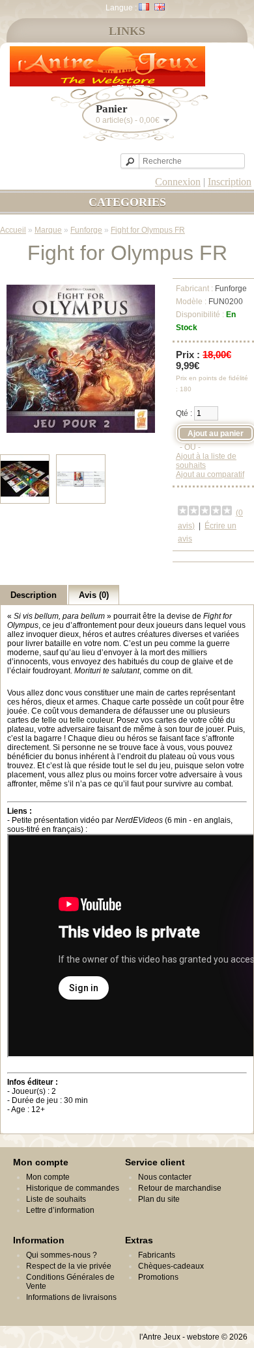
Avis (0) (94, 595)
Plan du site (159, 1199)
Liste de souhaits (56, 1199)
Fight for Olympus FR (148, 230)
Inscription (229, 181)
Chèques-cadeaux (171, 1266)
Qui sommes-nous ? (61, 1255)
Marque (48, 230)
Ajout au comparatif (210, 474)
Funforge (86, 230)
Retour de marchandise (179, 1188)
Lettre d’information (60, 1210)
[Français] (144, 6)
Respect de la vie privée (68, 1266)
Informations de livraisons (71, 1297)
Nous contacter (164, 1177)
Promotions (158, 1277)
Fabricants (156, 1255)
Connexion (178, 181)
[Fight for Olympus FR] (81, 430)
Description (33, 595)
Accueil (13, 230)
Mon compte (48, 1177)
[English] (159, 6)
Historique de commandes (72, 1188)
